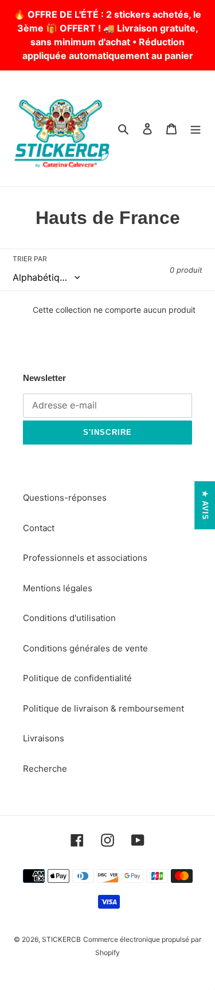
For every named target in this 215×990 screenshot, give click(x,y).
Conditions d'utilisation (69, 617)
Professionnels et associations (85, 557)
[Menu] (195, 128)
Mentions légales (57, 588)
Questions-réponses (65, 497)
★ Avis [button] (205, 505)
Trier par (30, 258)
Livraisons (43, 738)
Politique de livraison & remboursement (103, 708)
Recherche (45, 768)
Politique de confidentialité (77, 678)
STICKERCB (61, 939)
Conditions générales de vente (85, 648)
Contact (38, 527)
